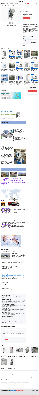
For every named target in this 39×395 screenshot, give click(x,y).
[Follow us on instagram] (34, 390)
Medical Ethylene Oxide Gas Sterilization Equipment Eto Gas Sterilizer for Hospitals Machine (12, 58)
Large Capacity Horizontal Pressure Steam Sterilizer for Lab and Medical (11, 355)
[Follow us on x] (33, 390)
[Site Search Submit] (28, 3)
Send (6, 339)
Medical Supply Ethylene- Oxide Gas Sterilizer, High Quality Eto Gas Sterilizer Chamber (34, 58)
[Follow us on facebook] (32, 390)
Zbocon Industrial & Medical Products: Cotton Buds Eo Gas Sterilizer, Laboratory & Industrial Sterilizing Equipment (12, 70)
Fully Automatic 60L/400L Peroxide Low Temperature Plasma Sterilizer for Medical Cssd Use (34, 82)
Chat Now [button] (35, 18)
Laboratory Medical (3, 386)
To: (4, 331)
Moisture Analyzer (13, 275)
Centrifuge (10, 274)
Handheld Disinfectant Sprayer (5, 379)
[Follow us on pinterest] (36, 390)
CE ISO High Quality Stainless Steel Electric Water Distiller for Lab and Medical (34, 355)
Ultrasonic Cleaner (33, 377)
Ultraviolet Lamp (3, 377)
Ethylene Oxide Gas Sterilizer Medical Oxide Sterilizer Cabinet (27, 58)
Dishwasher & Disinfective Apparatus (17, 377)
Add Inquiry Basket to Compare (11, 25)
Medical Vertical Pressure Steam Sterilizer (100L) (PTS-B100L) (27, 70)
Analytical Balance (14, 274)
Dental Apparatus (9, 377)
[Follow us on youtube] (35, 390)
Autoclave (23, 5)
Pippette (3, 275)
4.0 (31, 88)
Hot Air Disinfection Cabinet (26, 377)
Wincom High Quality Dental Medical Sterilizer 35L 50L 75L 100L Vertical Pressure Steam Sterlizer (4, 70)
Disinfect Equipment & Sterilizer (17, 5)
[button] (1, 1)
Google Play (7, 390)
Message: (4, 333)
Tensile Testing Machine (20, 274)
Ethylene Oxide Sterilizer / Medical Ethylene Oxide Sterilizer (4, 82)
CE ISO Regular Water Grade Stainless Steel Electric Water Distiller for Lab (4, 367)
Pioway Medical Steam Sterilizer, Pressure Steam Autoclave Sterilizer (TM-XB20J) (19, 58)
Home (1, 5)
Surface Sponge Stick (18, 275)
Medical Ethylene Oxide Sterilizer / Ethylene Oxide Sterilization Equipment (19, 82)
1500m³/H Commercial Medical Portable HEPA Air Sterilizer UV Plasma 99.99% (27, 82)
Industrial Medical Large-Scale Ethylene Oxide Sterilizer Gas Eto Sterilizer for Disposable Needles (34, 70)
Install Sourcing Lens (19, 390)
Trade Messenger (12, 390)
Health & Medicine (5, 5)
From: (4, 329)
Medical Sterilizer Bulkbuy (11, 386)
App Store (2, 390)
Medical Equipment (10, 5)
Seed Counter (7, 276)
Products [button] (8, 3)
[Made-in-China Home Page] (19, 1)
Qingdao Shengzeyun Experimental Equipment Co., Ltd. (27, 11)
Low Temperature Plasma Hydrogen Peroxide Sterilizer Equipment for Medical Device (19, 70)
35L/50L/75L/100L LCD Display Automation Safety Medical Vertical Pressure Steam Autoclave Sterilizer (4, 58)
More (1, 388)
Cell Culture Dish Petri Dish (7, 275)
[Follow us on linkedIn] (37, 390)
